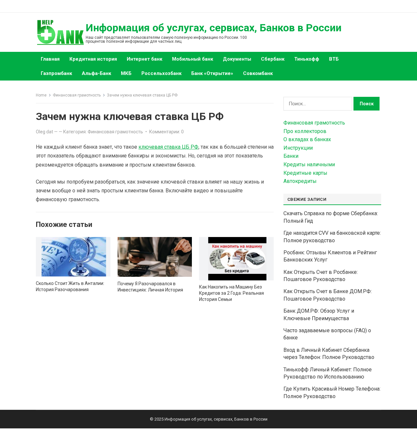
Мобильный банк (192, 59)
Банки (290, 156)
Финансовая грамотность (77, 95)
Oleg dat (44, 131)
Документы (237, 59)
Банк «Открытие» (212, 73)
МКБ (126, 73)
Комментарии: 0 (166, 131)
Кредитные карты (305, 173)
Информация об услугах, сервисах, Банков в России (213, 27)
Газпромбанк (56, 73)
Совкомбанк (258, 73)
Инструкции (298, 148)
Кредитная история (93, 59)
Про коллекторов (304, 131)
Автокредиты (300, 181)
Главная (50, 59)
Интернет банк (144, 59)
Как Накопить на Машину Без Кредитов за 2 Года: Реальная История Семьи (231, 293)
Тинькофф (306, 59)
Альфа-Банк (96, 73)
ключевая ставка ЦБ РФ (168, 147)
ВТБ (334, 59)
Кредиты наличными (309, 164)
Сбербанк (272, 59)
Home (41, 95)
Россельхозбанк (161, 73)
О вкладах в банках (307, 139)
